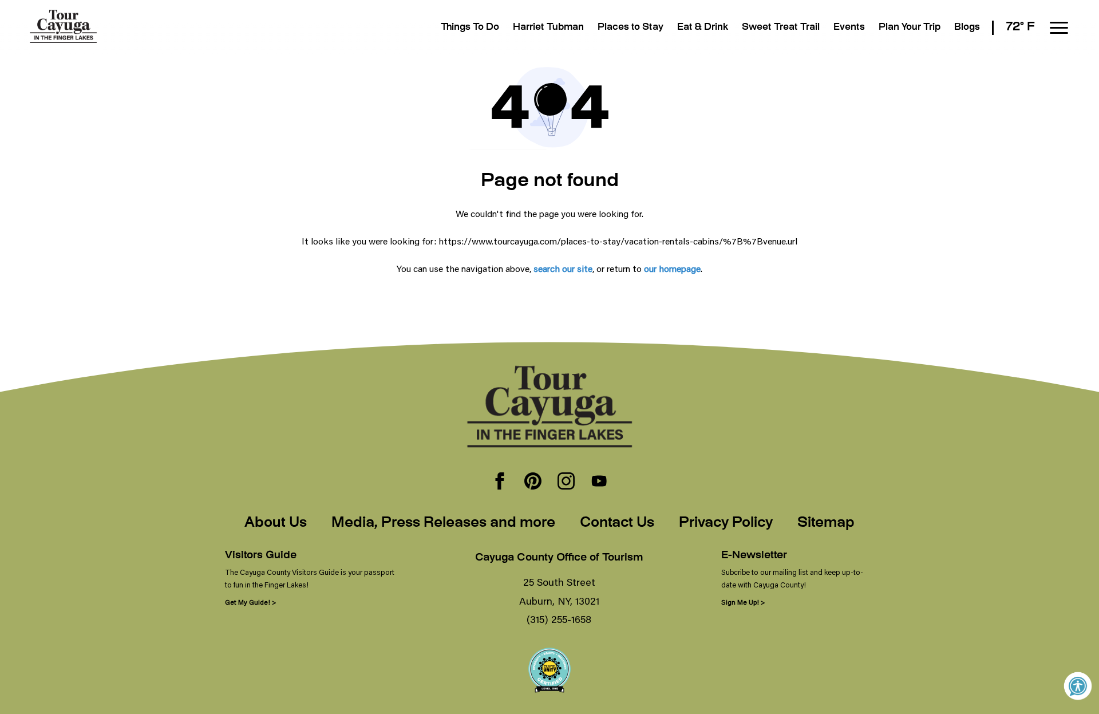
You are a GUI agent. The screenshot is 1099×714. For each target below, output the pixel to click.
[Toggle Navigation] (1059, 27)
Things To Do (470, 27)
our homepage (672, 268)
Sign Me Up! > (743, 602)
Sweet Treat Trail (781, 27)
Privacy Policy (726, 523)
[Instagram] (566, 482)
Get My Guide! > (250, 602)
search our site (562, 268)
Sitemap (826, 523)
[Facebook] (499, 482)
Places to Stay (630, 27)
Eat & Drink (702, 27)
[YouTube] (599, 482)
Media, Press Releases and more (443, 523)
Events (849, 27)
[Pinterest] (532, 482)
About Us (275, 523)
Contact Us (617, 523)
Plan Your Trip (909, 27)
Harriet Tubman (548, 27)
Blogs (967, 27)
